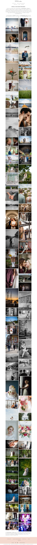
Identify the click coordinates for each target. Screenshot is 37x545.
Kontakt (22, 4)
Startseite (14, 3)
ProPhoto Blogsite (29, 544)
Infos (19, 4)
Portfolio (15, 4)
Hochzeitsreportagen (21, 3)
